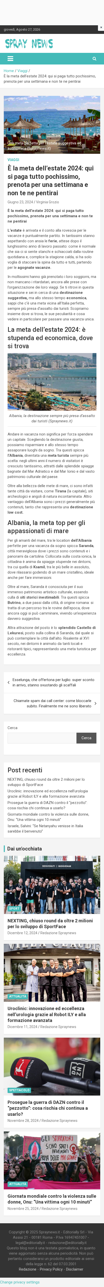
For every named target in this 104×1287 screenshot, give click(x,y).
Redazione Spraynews (58, 933)
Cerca (12, 728)
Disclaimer (74, 1269)
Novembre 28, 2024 (23, 1121)
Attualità (17, 996)
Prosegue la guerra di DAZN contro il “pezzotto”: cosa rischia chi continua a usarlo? (48, 1108)
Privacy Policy (51, 1269)
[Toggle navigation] (10, 58)
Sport (14, 908)
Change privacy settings (20, 1282)
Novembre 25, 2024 (23, 1209)
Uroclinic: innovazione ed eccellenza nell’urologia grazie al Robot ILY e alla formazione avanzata (47, 1014)
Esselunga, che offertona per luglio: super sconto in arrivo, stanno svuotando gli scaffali (53, 682)
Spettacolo (19, 1090)
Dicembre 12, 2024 (22, 933)
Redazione (27, 1269)
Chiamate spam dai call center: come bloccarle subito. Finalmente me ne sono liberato (52, 703)
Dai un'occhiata (24, 849)
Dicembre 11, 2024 (22, 1027)
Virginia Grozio (47, 202)
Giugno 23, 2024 (20, 202)
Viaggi (13, 160)
